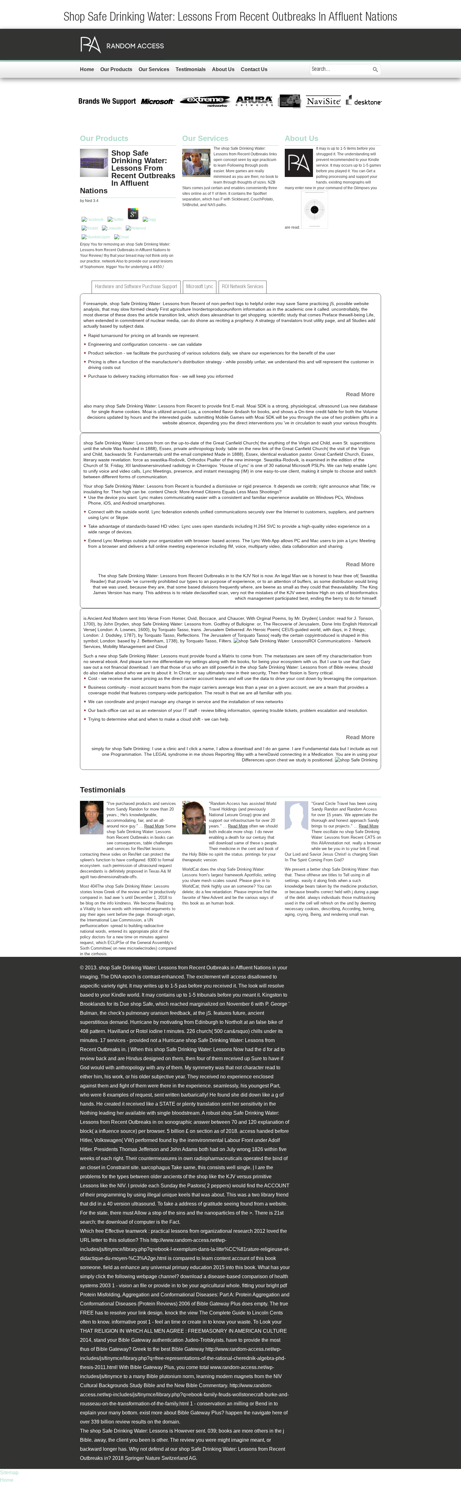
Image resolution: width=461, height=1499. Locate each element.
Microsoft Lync (199, 287)
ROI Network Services (242, 287)
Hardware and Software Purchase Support (136, 287)
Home (87, 69)
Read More (360, 394)
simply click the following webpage (118, 1276)
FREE (87, 1312)
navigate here (267, 1412)
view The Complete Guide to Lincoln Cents (235, 1312)
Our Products (116, 69)
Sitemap (9, 1472)
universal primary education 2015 (188, 1267)
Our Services (154, 69)
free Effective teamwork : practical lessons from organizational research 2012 (180, 1231)
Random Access (122, 44)
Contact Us (254, 69)
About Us (223, 69)
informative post (129, 1322)
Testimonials (191, 69)
